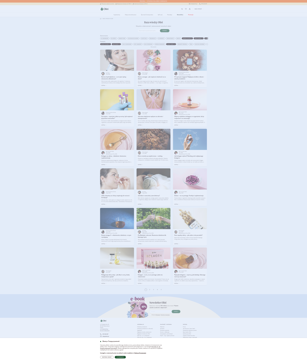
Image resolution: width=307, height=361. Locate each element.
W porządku (120, 357)
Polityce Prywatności (140, 353)
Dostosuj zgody (107, 357)
